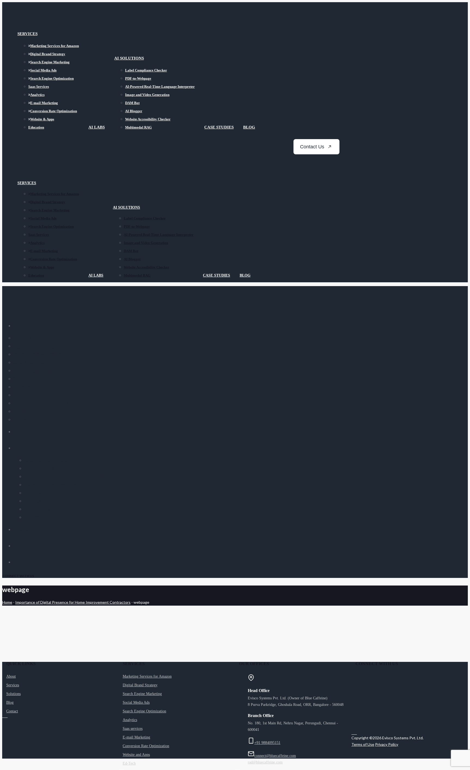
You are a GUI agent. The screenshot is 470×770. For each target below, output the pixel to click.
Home (7, 602)
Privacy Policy (386, 744)
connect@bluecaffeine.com (275, 756)
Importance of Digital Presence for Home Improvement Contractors (73, 602)
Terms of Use (362, 744)
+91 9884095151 (267, 743)
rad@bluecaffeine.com (265, 762)
